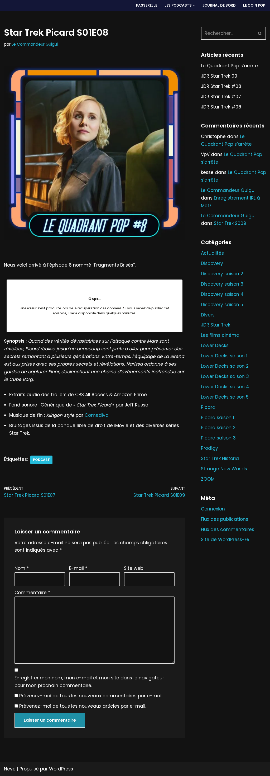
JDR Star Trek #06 (221, 107)
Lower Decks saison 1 (224, 356)
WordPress (61, 769)
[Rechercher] (260, 33)
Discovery (212, 263)
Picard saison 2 (218, 427)
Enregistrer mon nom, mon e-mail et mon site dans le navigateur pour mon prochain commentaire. (89, 682)
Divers (208, 315)
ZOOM (208, 479)
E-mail (78, 568)
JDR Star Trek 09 (219, 76)
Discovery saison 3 (222, 284)
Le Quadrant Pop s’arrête (229, 66)
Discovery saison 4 (222, 294)
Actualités (212, 253)
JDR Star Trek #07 (221, 96)
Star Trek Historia (220, 458)
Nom (22, 568)
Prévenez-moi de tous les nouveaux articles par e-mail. (82, 706)
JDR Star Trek (215, 325)
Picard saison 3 (218, 438)
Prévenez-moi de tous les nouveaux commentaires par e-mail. (91, 696)
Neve (10, 769)
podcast (41, 459)
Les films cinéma (220, 335)
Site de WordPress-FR (225, 539)
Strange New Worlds (224, 469)
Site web (133, 568)
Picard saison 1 (217, 417)
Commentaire (32, 592)
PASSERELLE (146, 5)
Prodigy (209, 448)
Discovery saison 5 (222, 304)
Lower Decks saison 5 (225, 397)
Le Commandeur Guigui (35, 44)
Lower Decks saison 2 (225, 366)
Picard (208, 407)
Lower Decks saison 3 (225, 376)
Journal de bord (219, 5)
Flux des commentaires (227, 529)
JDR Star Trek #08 (221, 86)
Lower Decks (215, 345)
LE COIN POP (254, 5)
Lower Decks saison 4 (225, 387)
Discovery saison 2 (222, 274)
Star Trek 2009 (230, 223)
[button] (194, 5)
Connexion (213, 509)
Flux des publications (224, 519)
